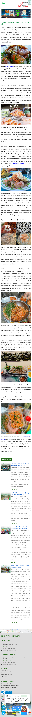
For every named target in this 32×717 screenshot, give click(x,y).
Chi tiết (13, 489)
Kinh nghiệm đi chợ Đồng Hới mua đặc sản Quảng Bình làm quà (21, 527)
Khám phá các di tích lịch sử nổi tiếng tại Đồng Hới (20, 566)
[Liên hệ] (3, 713)
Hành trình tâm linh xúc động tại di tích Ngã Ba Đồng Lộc (20, 493)
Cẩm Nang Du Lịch (7, 19)
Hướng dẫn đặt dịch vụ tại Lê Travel (10, 685)
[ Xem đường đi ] (7, 647)
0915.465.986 (24, 6)
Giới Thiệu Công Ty (6, 671)
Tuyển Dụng (4, 676)
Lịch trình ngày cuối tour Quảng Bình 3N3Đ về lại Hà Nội (20, 464)
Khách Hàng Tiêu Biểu (6, 674)
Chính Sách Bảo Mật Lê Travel (8, 683)
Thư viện (3, 672)
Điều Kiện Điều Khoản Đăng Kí (8, 687)
